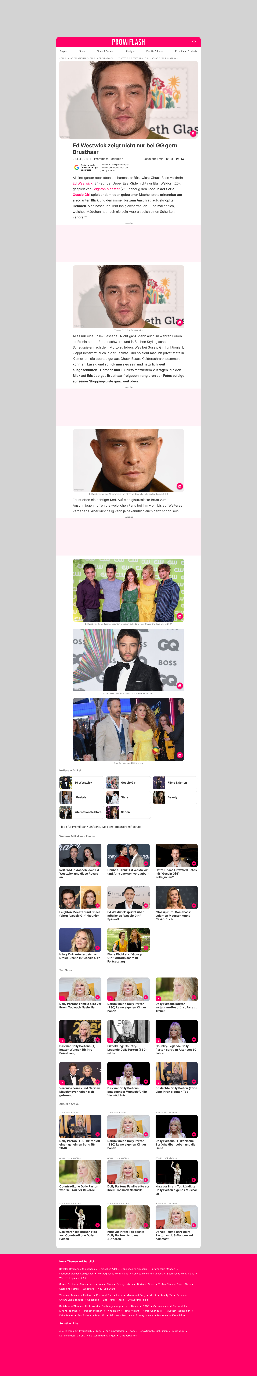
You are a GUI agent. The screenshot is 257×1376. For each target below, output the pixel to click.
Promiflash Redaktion (108, 159)
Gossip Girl (81, 195)
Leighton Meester (106, 189)
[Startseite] (128, 42)
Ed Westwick (83, 183)
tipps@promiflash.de (127, 827)
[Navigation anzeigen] (62, 42)
